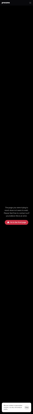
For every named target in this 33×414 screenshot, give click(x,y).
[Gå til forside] (6, 3)
